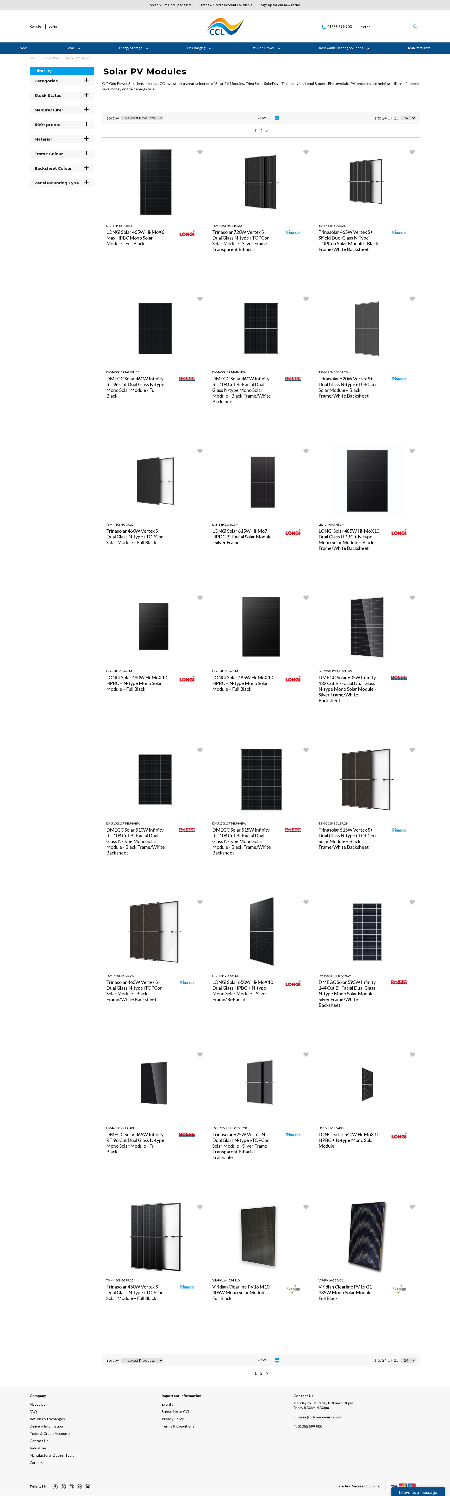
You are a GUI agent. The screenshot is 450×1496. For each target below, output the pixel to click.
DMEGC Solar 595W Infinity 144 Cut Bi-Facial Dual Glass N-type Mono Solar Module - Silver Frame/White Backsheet (347, 993)
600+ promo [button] (47, 124)
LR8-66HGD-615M (225, 524)
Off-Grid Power (262, 48)
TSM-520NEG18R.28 (333, 372)
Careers (36, 1462)
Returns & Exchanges (47, 1419)
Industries (38, 1448)
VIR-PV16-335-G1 (330, 1280)
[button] (415, 26)
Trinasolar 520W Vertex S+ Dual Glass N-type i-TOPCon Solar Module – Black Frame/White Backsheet (347, 387)
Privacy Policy (173, 1419)
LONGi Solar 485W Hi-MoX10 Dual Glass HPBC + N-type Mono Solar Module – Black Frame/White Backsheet (348, 539)
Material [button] (43, 139)
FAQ (33, 1411)
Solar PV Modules (77, 57)
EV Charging (196, 48)
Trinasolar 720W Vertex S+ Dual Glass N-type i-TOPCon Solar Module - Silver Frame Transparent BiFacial (241, 240)
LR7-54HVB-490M (119, 671)
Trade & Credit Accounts (50, 1433)
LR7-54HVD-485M (331, 524)
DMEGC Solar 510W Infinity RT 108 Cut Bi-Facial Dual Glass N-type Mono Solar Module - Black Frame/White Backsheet (135, 841)
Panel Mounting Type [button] (56, 182)
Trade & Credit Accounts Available (226, 5)
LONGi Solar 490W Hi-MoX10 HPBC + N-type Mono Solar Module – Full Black (136, 683)
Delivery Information (46, 1426)
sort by (113, 118)
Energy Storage (130, 48)
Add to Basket (180, 286)
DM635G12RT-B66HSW (335, 671)
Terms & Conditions (178, 1426)
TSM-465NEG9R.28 (120, 976)
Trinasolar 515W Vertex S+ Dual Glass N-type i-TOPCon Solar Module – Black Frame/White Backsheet (347, 838)
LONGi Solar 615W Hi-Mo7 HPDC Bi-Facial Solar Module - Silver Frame (242, 536)
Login (53, 26)
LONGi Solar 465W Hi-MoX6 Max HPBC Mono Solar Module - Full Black (135, 237)
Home (34, 57)
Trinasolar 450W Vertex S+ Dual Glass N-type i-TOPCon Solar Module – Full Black (135, 1292)
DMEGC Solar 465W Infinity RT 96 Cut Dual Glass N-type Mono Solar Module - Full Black (135, 1143)
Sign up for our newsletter (280, 5)
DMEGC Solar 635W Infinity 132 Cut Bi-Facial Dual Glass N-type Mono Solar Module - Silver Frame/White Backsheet (347, 689)
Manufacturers (419, 48)
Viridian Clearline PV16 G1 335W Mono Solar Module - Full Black (346, 1292)
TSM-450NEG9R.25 (120, 1280)
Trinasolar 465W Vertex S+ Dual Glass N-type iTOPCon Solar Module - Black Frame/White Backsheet (134, 990)
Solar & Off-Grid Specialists (170, 5)
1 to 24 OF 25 (386, 118)
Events (167, 1404)
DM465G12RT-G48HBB (123, 1128)
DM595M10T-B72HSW (334, 976)
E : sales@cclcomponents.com (317, 1417)
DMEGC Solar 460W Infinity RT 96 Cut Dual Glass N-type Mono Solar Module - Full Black (135, 387)
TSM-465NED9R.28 (332, 226)
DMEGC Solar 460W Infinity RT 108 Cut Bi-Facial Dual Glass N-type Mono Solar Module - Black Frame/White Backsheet (241, 390)
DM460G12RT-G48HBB (123, 372)
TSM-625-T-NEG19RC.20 (229, 1128)
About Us (37, 1404)
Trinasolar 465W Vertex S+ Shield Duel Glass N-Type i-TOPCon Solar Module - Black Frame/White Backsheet (348, 240)
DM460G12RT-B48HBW (229, 372)
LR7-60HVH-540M (331, 1128)
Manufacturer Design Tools (52, 1455)
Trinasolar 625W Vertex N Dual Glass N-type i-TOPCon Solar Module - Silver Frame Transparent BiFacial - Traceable (241, 1146)
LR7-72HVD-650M (225, 976)
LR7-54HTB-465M (119, 226)
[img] (55, 1486)
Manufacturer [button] (48, 110)
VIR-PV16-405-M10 (226, 1280)
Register (36, 26)
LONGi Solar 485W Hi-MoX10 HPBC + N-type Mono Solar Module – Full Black (242, 683)
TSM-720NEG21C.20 (227, 226)
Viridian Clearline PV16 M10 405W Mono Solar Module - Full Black (240, 1292)
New (23, 48)
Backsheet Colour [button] (53, 168)
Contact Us (39, 1440)
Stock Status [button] (47, 95)
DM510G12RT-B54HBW (123, 823)
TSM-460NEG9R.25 (120, 524)
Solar (70, 48)
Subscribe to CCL (176, 1411)
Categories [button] (46, 80)
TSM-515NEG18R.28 (333, 823)
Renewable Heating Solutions (341, 48)
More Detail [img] (129, 286)
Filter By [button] (43, 70)
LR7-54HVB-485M (225, 671)
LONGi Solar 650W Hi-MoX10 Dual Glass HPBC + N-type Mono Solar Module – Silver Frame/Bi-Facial (242, 990)
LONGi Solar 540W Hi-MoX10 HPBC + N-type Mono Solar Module (348, 1140)
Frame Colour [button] (48, 153)
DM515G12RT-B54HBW (229, 823)
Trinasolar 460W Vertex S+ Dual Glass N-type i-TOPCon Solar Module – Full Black (135, 536)
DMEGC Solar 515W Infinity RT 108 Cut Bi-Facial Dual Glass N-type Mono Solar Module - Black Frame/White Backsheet (241, 841)
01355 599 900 (307, 1426)
